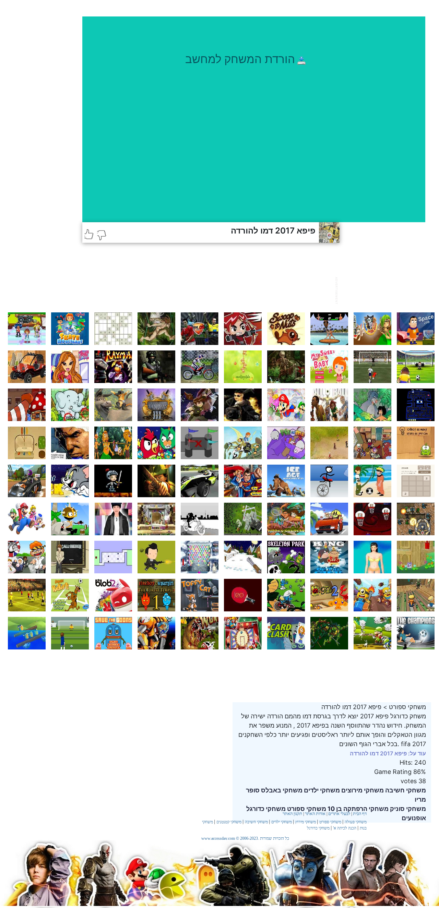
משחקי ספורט (330, 822)
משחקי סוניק (407, 808)
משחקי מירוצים (362, 790)
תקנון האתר (292, 813)
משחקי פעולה (356, 822)
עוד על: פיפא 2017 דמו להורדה (388, 753)
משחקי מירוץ (305, 822)
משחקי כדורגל (318, 828)
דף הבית (360, 813)
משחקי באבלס (281, 790)
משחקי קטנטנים (228, 822)
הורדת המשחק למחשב (240, 59)
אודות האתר (315, 813)
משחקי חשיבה (405, 790)
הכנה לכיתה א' (344, 828)
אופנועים (414, 818)
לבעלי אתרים (339, 813)
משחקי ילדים (321, 790)
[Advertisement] (207, 289)
